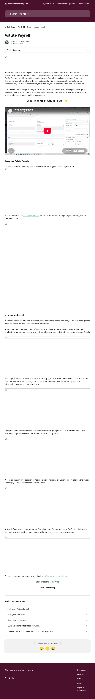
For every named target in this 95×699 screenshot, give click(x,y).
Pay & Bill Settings (25, 27)
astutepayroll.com (31, 215)
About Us (80, 674)
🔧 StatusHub (48, 4)
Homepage (81, 670)
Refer (79, 679)
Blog (79, 683)
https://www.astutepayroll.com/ (53, 576)
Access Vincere (83, 4)
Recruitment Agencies (66, 4)
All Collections (10, 27)
